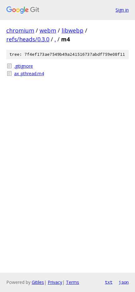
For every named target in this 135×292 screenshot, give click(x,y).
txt (108, 282)
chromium (20, 30)
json (124, 282)
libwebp (73, 30)
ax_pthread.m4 (29, 73)
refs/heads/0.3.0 (27, 39)
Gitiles (38, 282)
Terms (72, 282)
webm (48, 30)
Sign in (122, 10)
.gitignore (23, 66)
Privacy (55, 282)
